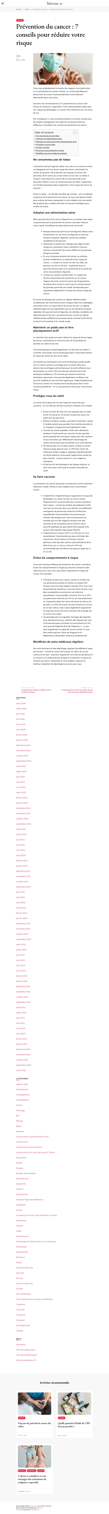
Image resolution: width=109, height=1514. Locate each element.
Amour (19, 1105)
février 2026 (21, 735)
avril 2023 (20, 902)
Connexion (21, 1344)
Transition (20, 1315)
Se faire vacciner (42, 147)
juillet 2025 (21, 771)
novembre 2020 (23, 1054)
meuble (19, 1225)
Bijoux (19, 1126)
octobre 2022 (22, 934)
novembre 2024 (23, 813)
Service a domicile (24, 1283)
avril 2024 (20, 850)
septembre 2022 (23, 939)
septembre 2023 (23, 887)
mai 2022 (20, 960)
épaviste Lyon (22, 1178)
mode (18, 1231)
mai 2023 (20, 897)
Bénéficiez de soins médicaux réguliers (51, 153)
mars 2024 (21, 855)
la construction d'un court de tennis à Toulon (36, 1215)
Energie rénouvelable (25, 1173)
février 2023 (21, 913)
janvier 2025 (22, 803)
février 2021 (21, 1039)
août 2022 (21, 944)
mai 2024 (20, 845)
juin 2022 (20, 955)
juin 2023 (20, 892)
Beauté (19, 1121)
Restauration (22, 1252)
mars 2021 (21, 1033)
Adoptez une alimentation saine (49, 139)
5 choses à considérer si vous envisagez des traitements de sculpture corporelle (32, 1479)
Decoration (21, 1157)
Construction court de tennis (29, 1147)
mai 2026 (20, 719)
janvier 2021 (22, 1044)
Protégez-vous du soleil (45, 144)
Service (19, 1278)
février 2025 (21, 797)
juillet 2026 (21, 708)
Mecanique (21, 1220)
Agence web (21, 1084)
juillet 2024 (21, 834)
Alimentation (22, 1089)
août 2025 (21, 766)
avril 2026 (20, 724)
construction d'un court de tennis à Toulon (35, 1152)
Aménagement (23, 1094)
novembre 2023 (23, 876)
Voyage (19, 1330)
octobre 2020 (22, 1060)
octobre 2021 (22, 997)
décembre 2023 (23, 871)
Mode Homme (22, 1236)
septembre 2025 (23, 761)
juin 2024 (20, 839)
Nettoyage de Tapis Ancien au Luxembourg (36, 1241)
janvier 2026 (22, 740)
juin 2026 (20, 714)
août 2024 (21, 829)
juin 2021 (20, 1018)
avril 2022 (20, 965)
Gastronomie (22, 1194)
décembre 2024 (23, 808)
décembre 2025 (23, 745)
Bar (17, 1115)
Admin (18, 56)
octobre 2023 (22, 881)
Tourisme (20, 1309)
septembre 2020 (23, 1065)
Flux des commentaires (26, 1355)
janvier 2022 (22, 981)
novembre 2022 (23, 928)
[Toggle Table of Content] (74, 132)
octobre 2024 (22, 818)
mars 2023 (21, 908)
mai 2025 (20, 782)
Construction (22, 1142)
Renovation (21, 1246)
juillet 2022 (21, 949)
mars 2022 (21, 970)
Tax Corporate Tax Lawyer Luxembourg (34, 1299)
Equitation (21, 1184)
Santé (20, 20)
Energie (19, 1168)
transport (20, 1320)
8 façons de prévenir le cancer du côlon (34, 1424)
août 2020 (21, 1070)
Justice (19, 1210)
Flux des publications (25, 1349)
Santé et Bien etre (24, 1267)
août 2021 (21, 1007)
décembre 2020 (23, 1049)
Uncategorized (23, 1325)
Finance (19, 1189)
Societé (19, 1288)
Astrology (20, 1110)
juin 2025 (20, 776)
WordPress (35, 1510)
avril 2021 (20, 1028)
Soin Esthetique (23, 1294)
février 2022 (21, 976)
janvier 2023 (22, 918)
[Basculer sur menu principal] (3, 3)
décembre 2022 (23, 923)
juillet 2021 (21, 1012)
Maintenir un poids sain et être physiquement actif (56, 142)
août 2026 (21, 703)
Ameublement (22, 1100)
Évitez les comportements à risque (50, 150)
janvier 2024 (22, 866)
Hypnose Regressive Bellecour (29, 1199)
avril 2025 (20, 787)
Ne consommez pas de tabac (48, 136)
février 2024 (21, 860)
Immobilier (21, 1205)
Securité (20, 1273)
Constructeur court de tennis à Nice (32, 1136)
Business (20, 1131)
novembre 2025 (23, 750)
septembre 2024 (23, 824)
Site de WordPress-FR (26, 1360)
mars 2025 (21, 792)
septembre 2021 (23, 1002)
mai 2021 (20, 1023)
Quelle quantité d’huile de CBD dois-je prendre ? (74, 1424)
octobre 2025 (22, 755)
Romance (20, 1257)
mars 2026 (21, 729)
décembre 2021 (23, 986)
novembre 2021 (23, 991)
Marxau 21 (54, 3)
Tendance (20, 1304)
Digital (19, 1163)
